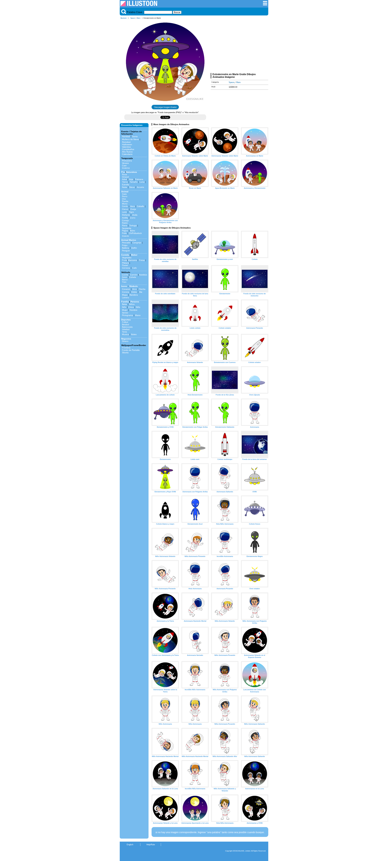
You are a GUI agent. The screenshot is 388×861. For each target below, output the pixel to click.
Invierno (126, 168)
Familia (125, 301)
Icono (124, 286)
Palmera (139, 179)
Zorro (132, 218)
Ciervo (125, 209)
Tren (124, 282)
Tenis (124, 332)
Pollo (124, 233)
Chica (131, 307)
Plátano (125, 263)
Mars (138, 18)
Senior (125, 312)
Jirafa (134, 215)
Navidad (126, 136)
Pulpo (124, 245)
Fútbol (125, 322)
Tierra (125, 182)
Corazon (126, 289)
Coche (125, 274)
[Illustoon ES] (138, 5)
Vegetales (126, 257)
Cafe (134, 268)
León (124, 212)
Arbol (124, 179)
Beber (134, 255)
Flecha (142, 289)
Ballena (125, 248)
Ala (140, 292)
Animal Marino (128, 240)
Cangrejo (136, 242)
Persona (134, 301)
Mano (137, 315)
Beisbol (125, 324)
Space (132, 18)
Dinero (125, 341)
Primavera (127, 160)
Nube (124, 187)
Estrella (125, 184)
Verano (125, 163)
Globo (134, 292)
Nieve (132, 187)
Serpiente (126, 228)
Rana (124, 225)
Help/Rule (150, 844)
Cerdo (125, 206)
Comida (125, 255)
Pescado (126, 242)
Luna (142, 182)
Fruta (124, 260)
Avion (124, 277)
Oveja (133, 209)
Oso (124, 199)
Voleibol (125, 329)
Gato (124, 194)
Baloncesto (127, 327)
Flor (123, 172)
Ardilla (125, 218)
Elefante (126, 215)
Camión (133, 274)
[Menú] (265, 4)
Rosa (124, 174)
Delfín (134, 248)
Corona (125, 292)
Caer (124, 165)
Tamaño (133, 182)
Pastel (125, 265)
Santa (135, 136)
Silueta (125, 352)
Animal (124, 191)
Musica (125, 334)
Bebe (124, 304)
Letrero (125, 297)
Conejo (125, 220)
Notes (134, 334)
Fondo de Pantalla (131, 350)
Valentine (126, 147)
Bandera (134, 295)
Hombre (133, 310)
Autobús (143, 274)
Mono (124, 203)
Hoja (131, 179)
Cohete (132, 277)
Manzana (132, 260)
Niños (132, 304)
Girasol (125, 177)
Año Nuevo (127, 152)
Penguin (126, 250)
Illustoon (123, 18)
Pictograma (127, 315)
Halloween (127, 144)
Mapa (124, 295)
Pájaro (125, 230)
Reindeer (126, 142)
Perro (124, 196)
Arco (134, 289)
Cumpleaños (128, 149)
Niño (124, 307)
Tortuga (133, 225)
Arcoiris (140, 187)
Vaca (132, 206)
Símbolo (133, 286)
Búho (132, 230)
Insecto (125, 236)
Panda (125, 201)
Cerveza (126, 268)
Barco (125, 279)
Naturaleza (131, 172)
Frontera (126, 347)
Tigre (131, 212)
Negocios (126, 339)
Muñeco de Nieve (130, 139)
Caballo (140, 206)
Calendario (127, 154)
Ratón (125, 223)
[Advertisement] (239, 46)
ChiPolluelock (135, 233)
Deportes (126, 319)
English (130, 844)
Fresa (142, 260)
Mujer (124, 310)
